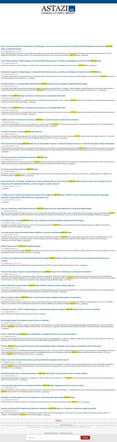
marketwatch (59, 423)
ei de (93, 425)
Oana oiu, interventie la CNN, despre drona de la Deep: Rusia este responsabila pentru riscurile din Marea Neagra (46, 208)
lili (41, 425)
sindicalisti (81, 423)
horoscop (66, 425)
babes (75, 423)
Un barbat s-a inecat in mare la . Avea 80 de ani (21, 132)
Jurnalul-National (18, 98)
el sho (52, 427)
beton (18, 425)
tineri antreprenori (110, 425)
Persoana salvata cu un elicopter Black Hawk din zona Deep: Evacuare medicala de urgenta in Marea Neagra (44, 84)
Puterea (16, 274)
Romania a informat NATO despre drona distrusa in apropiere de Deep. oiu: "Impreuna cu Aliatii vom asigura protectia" (48, 408)
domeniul (37, 427)
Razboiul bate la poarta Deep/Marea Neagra (21, 246)
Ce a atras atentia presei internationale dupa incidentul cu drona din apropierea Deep (36, 232)
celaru (47, 423)
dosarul (82, 425)
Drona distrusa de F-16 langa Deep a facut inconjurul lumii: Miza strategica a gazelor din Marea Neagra (42, 220)
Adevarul (16, 122)
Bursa (15, 336)
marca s (98, 425)
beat (32, 427)
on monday (27, 423)
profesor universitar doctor (94, 423)
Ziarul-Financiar (17, 51)
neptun (2, 423)
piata (4, 425)
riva (77, 427)
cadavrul (45, 425)
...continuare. (84, 55)
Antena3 (16, 63)
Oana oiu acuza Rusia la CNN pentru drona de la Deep (24, 157)
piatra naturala (11, 425)
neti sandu (20, 423)
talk (102, 425)
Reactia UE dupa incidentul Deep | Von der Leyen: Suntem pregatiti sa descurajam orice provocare (41, 297)
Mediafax (16, 110)
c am (86, 425)
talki (38, 425)
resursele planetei (30, 425)
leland (7, 423)
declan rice (75, 425)
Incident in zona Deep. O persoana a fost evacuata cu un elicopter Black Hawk (33, 96)
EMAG (58, 420)
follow (68, 427)
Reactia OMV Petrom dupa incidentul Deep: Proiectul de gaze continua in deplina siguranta (38, 285)
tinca (42, 423)
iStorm (57, 433)
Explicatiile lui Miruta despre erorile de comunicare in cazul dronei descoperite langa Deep (38, 397)
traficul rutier (36, 423)
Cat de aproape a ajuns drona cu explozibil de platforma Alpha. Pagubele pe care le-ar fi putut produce (42, 385)
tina (59, 425)
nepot (105, 423)
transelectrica (68, 423)
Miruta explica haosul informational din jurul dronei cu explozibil (25, 320)
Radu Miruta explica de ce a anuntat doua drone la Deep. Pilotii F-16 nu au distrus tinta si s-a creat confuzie (44, 373)
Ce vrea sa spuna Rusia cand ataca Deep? (19, 169)
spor (90, 425)
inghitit (51, 423)
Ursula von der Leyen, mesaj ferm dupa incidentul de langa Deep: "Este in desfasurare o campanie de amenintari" (46, 272)
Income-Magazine (18, 362)
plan (15, 423)
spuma (48, 427)
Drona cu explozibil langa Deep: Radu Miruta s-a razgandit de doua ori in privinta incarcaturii (38, 334)
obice (29, 427)
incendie (51, 425)
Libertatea (16, 86)
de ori (64, 427)
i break (43, 427)
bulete (22, 425)
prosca (73, 427)
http (56, 425)
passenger (58, 427)
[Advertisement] (58, 28)
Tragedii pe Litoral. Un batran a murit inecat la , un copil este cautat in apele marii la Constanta (39, 120)
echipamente (82, 427)
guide (11, 423)
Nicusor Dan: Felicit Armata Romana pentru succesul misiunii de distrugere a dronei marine (35, 360)
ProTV (15, 387)
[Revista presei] (58, 14)
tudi (88, 427)
